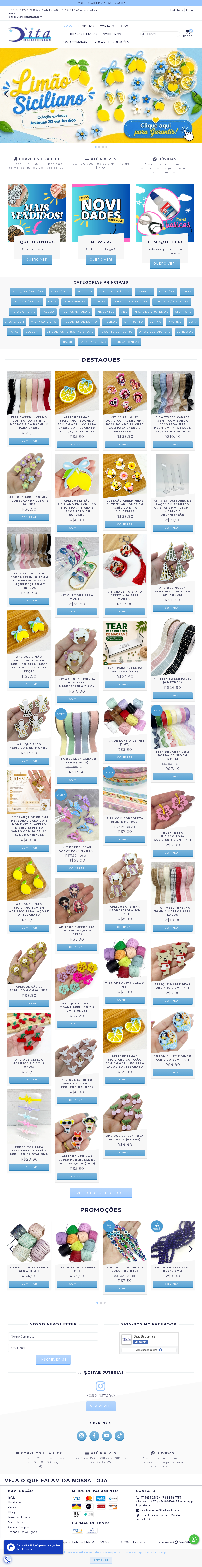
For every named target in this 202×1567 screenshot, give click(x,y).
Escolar (32, 331)
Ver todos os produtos (101, 1193)
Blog (124, 26)
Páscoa (48, 311)
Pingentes (105, 311)
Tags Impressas (93, 341)
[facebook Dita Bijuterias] (94, 1436)
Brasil (67, 341)
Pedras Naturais (75, 311)
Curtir (142, 1342)
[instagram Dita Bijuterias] (82, 1436)
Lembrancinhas (126, 341)
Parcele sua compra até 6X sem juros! (101, 3)
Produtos (85, 26)
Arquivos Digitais (154, 331)
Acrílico (84, 291)
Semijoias (185, 331)
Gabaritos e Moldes (130, 301)
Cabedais (144, 291)
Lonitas (99, 301)
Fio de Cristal (23, 311)
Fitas (52, 301)
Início (67, 26)
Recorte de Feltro (116, 331)
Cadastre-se (176, 9)
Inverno (175, 321)
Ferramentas (74, 301)
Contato (107, 26)
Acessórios (60, 291)
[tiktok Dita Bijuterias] (119, 1436)
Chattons (183, 311)
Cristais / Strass (27, 301)
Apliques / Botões (28, 291)
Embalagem (14, 321)
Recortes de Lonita (80, 321)
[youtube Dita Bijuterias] (107, 1436)
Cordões (167, 291)
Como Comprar (74, 42)
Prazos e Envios (83, 34)
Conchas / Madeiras (171, 301)
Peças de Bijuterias (151, 311)
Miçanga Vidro (44, 321)
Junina (155, 321)
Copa (193, 321)
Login (189, 9)
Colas (186, 291)
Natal (14, 331)
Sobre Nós (112, 34)
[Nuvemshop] (176, 1543)
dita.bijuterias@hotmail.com (25, 16)
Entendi (101, 1560)
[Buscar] (142, 33)
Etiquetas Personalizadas (70, 331)
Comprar (29, 440)
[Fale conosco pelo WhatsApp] (194, 1539)
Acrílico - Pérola (114, 291)
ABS (124, 311)
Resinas (110, 321)
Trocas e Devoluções (111, 42)
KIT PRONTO (133, 321)
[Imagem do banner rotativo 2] (101, 95)
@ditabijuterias (103, 1373)
